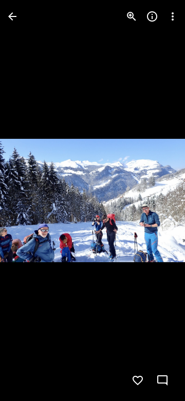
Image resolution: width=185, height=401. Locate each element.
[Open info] (152, 16)
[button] (28, 200)
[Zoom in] (131, 16)
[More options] (172, 16)
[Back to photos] (12, 16)
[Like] (138, 380)
